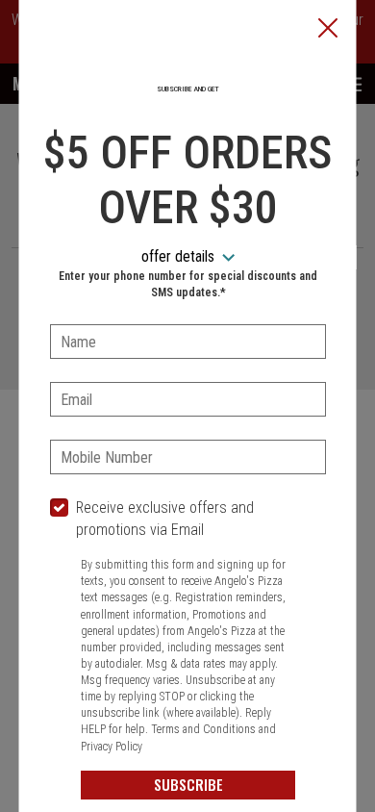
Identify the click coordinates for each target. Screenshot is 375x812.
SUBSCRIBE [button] (187, 784)
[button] (328, 30)
